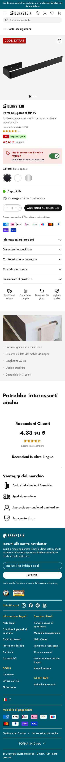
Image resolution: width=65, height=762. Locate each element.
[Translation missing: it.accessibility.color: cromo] (28, 178)
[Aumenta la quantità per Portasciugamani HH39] (18, 208)
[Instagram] (24, 605)
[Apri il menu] (5, 13)
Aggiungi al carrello (43, 208)
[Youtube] (44, 605)
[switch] (8, 756)
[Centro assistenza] (37, 13)
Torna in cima (30, 744)
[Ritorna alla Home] (20, 13)
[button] (10, 131)
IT (10, 700)
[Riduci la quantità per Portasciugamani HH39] (6, 208)
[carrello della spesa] (59, 13)
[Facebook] (31, 605)
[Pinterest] (38, 605)
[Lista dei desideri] (52, 13)
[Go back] (5, 29)
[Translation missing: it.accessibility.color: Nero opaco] (7, 178)
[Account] (45, 13)
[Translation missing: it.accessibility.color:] (17, 178)
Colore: (15, 169)
